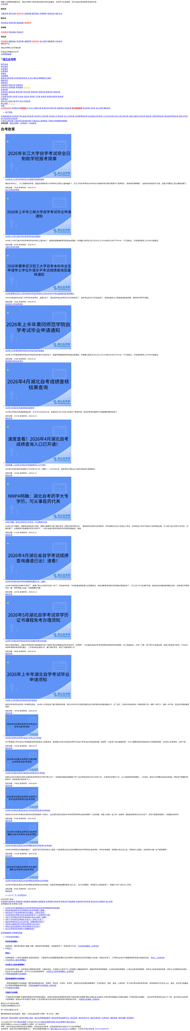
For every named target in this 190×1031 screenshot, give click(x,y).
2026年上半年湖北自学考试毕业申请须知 (21, 700)
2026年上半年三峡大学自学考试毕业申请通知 (22, 236)
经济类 (9, 97)
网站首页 (4, 80)
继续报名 (12, 41)
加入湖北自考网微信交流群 (40, 78)
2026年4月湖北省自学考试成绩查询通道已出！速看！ (26, 581)
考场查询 (4, 32)
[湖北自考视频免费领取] (57, 121)
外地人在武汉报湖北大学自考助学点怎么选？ (22, 926)
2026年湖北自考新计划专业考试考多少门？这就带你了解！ (28, 915)
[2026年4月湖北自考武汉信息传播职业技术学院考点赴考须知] (21, 843)
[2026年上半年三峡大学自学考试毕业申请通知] (38, 234)
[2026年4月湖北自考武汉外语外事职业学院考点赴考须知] (21, 879)
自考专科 (58, 41)
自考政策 (4, 85)
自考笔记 (4, 99)
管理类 (49, 97)
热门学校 (8, 112)
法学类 (15, 97)
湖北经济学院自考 (171, 116)
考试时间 (15, 108)
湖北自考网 (14, 123)
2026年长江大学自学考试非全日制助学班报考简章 (24, 179)
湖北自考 (8, 418)
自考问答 (4, 90)
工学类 (37, 97)
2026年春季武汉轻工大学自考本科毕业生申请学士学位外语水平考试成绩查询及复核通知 (39, 294)
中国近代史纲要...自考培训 (89, 999)
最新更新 (113, 1018)
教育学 (55, 97)
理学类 (32, 97)
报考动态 (4, 83)
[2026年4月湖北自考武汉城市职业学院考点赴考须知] (21, 771)
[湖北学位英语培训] (22, 121)
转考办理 (52, 108)
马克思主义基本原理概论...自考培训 (60, 971)
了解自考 (4, 13)
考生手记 (4, 101)
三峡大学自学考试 (12, 247)
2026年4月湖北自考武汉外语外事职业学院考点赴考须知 (26, 881)
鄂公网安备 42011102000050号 (97, 1029)
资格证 (3, 73)
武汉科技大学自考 (10, 118)
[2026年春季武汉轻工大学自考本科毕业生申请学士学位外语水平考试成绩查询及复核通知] (38, 291)
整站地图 (122, 1018)
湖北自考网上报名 (26, 1018)
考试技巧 (20, 32)
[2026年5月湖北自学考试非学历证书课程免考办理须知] (38, 639)
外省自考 (26, 101)
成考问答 (11, 92)
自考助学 (43, 13)
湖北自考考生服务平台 (60, 1018)
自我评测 (27, 13)
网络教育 (50, 41)
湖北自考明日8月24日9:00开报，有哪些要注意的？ (24, 922)
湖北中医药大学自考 (137, 116)
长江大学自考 (69, 116)
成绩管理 (27, 41)
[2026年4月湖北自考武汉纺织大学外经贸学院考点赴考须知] (21, 808)
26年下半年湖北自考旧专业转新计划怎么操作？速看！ (26, 917)
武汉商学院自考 (81, 116)
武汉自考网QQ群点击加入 (66, 1022)
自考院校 (11, 87)
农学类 (43, 97)
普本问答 (19, 92)
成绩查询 (4, 41)
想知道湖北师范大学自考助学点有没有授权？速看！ (25, 910)
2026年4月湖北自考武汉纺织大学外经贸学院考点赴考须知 (27, 810)
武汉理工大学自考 (41, 116)
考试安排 (4, 23)
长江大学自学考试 (12, 190)
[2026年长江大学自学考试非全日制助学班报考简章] (38, 177)
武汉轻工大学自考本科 (14, 304)
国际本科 (106, 108)
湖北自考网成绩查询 (42, 1018)
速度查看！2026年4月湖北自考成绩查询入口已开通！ (26, 465)
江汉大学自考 (108, 116)
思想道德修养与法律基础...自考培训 (42, 985)
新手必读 (12, 13)
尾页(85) (23, 895)
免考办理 (45, 108)
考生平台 (58, 13)
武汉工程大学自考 (121, 116)
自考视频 (4, 76)
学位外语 (94, 901)
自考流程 (4, 901)
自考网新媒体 (6, 54)
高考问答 (41, 92)
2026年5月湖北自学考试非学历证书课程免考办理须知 (26, 641)
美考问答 (56, 92)
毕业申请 (20, 41)
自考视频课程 (6, 933)
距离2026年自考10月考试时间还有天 (15, 78)
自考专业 (4, 87)
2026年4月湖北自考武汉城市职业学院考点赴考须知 (25, 773)
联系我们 (130, 1018)
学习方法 (19, 101)
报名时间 (20, 13)
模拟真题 (20, 23)
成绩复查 (41, 901)
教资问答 (49, 92)
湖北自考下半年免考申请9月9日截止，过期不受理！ (25, 912)
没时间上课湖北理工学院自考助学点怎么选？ (22, 924)
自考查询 (4, 71)
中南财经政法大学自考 (9, 116)
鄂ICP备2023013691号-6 (60, 1029)
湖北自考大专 (84, 1018)
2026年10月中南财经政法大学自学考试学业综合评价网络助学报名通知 (32, 908)
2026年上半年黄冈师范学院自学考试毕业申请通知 (24, 351)
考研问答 (34, 92)
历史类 (26, 97)
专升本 (92, 108)
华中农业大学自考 (26, 116)
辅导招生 (35, 13)
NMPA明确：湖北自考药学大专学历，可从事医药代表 (26, 522)
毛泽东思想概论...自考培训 (88, 946)
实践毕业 (19, 85)
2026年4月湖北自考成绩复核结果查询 (19, 408)
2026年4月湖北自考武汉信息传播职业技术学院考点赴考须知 (28, 845)
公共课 (3, 97)
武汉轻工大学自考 (56, 116)
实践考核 (60, 108)
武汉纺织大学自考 (95, 116)
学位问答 (26, 92)
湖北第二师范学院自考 (154, 116)
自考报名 (4, 69)
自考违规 (49, 901)
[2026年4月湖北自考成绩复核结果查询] (38, 406)
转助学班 (35, 41)
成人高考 (43, 41)
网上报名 (4, 103)
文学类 (20, 97)
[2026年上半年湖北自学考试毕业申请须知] (38, 698)
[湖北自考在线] (7, 121)
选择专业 (50, 13)
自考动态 (23, 123)
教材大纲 (37, 108)
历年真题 (4, 94)
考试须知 (12, 32)
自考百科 (4, 92)
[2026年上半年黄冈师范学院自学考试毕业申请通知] (38, 349)
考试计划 (11, 85)
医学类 (60, 97)
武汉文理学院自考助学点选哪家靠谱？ (20, 929)
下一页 (17, 895)
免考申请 (12, 23)
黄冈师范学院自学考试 (14, 361)
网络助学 (27, 23)
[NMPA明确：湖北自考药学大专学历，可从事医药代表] (38, 520)
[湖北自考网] (8, 59)
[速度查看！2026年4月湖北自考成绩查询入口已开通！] (38, 463)
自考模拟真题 (17, 933)
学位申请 (86, 108)
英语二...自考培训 (157, 958)
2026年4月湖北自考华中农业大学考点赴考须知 (23, 738)
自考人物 (11, 101)
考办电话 (4, 67)
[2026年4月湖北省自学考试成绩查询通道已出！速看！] (38, 579)
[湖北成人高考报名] (40, 121)
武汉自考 (73, 1018)
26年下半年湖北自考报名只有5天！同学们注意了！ (25, 919)
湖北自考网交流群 (48, 1022)
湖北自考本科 (95, 1018)
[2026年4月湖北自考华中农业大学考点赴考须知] (21, 736)
